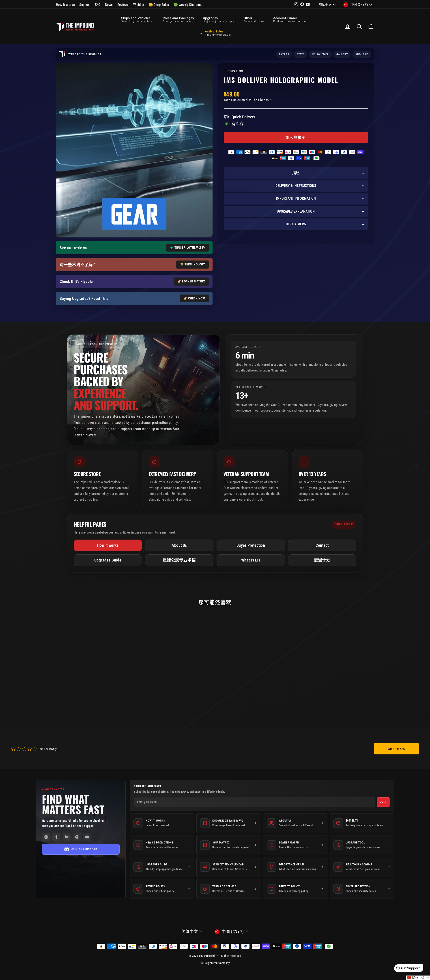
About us (361, 54)
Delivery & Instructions (295, 186)
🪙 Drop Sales (159, 5)
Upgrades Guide (107, 560)
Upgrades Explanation (296, 211)
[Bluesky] (66, 837)
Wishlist (138, 5)
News (109, 5)
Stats (300, 54)
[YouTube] (87, 837)
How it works (107, 545)
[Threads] (77, 837)
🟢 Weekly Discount (188, 5)
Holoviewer (320, 54)
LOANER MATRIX (193, 281)
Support (84, 5)
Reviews (123, 5)
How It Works (65, 5)
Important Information (296, 198)
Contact (322, 545)
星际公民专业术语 (179, 560)
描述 (295, 173)
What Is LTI (250, 560)
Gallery (342, 54)
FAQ (98, 5)
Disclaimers (296, 224)
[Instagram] (46, 837)
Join (383, 801)
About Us (179, 545)
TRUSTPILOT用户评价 (189, 247)
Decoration (233, 71)
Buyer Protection (250, 545)
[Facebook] (56, 837)
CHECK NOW (196, 298)
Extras (284, 54)
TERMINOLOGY (195, 264)
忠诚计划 (322, 560)
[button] (418, 978)
